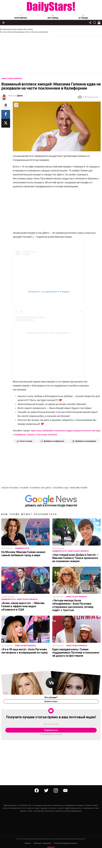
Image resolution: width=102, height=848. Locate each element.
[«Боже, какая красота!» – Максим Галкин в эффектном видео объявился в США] (25, 580)
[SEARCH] (94, 22)
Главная (28, 843)
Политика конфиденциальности (65, 843)
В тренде (83, 18)
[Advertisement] (51, 54)
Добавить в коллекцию (85, 441)
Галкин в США (61, 488)
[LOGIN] (99, 22)
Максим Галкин (79, 488)
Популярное (20, 18)
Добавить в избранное (54, 441)
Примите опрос (51, 701)
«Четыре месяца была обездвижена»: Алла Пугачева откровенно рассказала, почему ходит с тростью (73, 605)
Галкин (24, 488)
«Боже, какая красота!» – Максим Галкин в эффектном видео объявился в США (22, 606)
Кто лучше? (51, 697)
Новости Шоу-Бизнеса (78, 551)
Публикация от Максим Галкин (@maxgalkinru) (49, 333)
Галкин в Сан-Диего (41, 488)
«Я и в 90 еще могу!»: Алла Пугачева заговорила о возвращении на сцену (24, 651)
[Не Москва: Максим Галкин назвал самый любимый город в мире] (25, 532)
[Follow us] (90, 22)
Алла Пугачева (10, 488)
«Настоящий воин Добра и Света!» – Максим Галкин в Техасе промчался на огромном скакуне (75, 558)
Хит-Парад (53, 18)
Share (16, 105)
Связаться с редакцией (42, 843)
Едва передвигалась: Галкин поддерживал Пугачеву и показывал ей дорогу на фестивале (75, 652)
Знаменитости (22, 548)
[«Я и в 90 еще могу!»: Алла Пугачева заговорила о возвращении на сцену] (25, 629)
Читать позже (26, 441)
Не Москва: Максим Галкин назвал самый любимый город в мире (23, 553)
